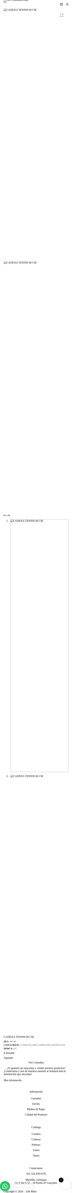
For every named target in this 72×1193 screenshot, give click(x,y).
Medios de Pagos (36, 1109)
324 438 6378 (38, 1173)
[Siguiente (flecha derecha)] (66, 596)
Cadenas (25, 1045)
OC (15, 1048)
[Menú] (67, 4)
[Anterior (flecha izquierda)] (6, 596)
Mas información (13, 1080)
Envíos (36, 1103)
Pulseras (36, 1144)
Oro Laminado (41, 1045)
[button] (5, 1186)
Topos (36, 1155)
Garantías (36, 1098)
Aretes (36, 1150)
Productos (58, 1045)
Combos (36, 1134)
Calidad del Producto (36, 1114)
